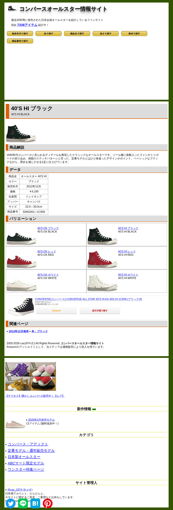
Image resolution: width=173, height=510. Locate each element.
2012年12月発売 (19, 331)
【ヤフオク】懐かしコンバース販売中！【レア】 (35, 395)
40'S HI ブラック (128, 228)
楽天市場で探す (100, 310)
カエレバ (47, 302)
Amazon (56, 310)
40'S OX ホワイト (48, 274)
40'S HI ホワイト (128, 274)
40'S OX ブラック (48, 228)
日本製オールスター (24, 457)
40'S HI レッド (127, 251)
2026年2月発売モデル (41, 419)
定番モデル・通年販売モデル (31, 450)
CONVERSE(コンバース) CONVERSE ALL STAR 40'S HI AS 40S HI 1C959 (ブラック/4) (88, 299)
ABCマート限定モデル (26, 463)
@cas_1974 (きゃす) (19, 489)
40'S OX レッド (46, 251)
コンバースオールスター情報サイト (63, 9)
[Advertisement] (86, 72)
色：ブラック (40, 331)
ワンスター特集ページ (26, 469)
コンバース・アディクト (28, 444)
